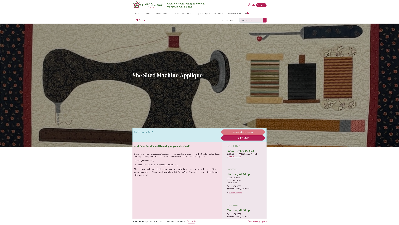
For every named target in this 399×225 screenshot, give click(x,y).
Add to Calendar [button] (235, 157)
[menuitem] (218, 13)
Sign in (252, 5)
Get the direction (235, 193)
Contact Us (261, 5)
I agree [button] (263, 222)
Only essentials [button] (253, 222)
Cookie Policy (191, 222)
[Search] (265, 20)
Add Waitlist (243, 137)
